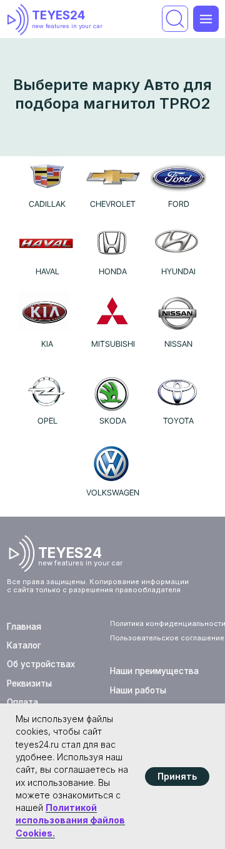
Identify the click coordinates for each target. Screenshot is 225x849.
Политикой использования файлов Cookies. (70, 820)
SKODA (112, 420)
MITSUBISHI (113, 344)
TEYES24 (58, 15)
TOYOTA (178, 420)
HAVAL (47, 271)
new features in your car (67, 25)
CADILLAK (47, 204)
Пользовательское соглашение (167, 637)
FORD (178, 204)
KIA (47, 344)
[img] (20, 20)
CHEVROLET (113, 204)
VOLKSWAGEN (112, 492)
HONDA (113, 271)
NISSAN (178, 344)
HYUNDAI (178, 271)
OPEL (48, 420)
